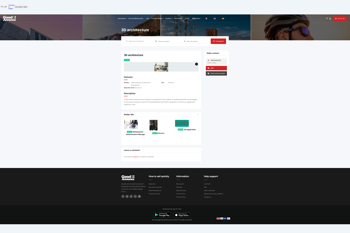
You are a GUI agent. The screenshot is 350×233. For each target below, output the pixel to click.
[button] (198, 114)
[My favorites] (327, 18)
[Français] (206, 18)
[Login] (330, 18)
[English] (214, 18)
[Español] (223, 18)
